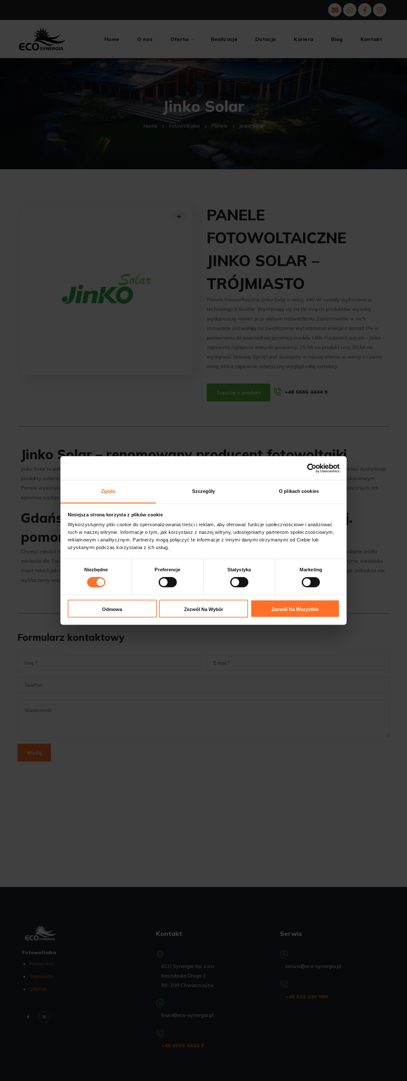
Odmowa (112, 609)
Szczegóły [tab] (203, 491)
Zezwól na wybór (203, 609)
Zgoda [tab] (108, 491)
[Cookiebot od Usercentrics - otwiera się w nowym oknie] (312, 468)
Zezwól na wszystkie (295, 609)
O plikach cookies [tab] (299, 491)
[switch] (168, 582)
